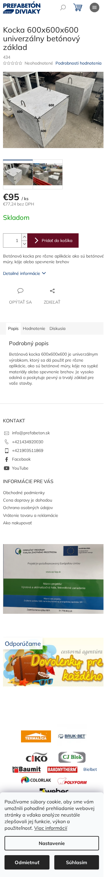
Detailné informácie (21, 273)
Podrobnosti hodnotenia (78, 63)
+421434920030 (27, 441)
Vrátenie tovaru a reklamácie (30, 515)
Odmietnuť (27, 862)
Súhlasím (76, 862)
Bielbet (90, 769)
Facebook (21, 459)
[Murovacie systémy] (36, 736)
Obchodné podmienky (24, 492)
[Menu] (94, 7)
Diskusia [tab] (57, 328)
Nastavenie (52, 843)
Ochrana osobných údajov (28, 507)
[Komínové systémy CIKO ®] (36, 756)
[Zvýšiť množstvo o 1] (24, 237)
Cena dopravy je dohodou (27, 500)
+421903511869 (27, 450)
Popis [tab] (13, 328)
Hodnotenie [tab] (34, 328)
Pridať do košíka (57, 240)
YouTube (20, 468)
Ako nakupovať (17, 523)
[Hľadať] (63, 7)
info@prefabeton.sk (31, 433)
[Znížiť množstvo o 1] (24, 243)
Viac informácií (50, 828)
